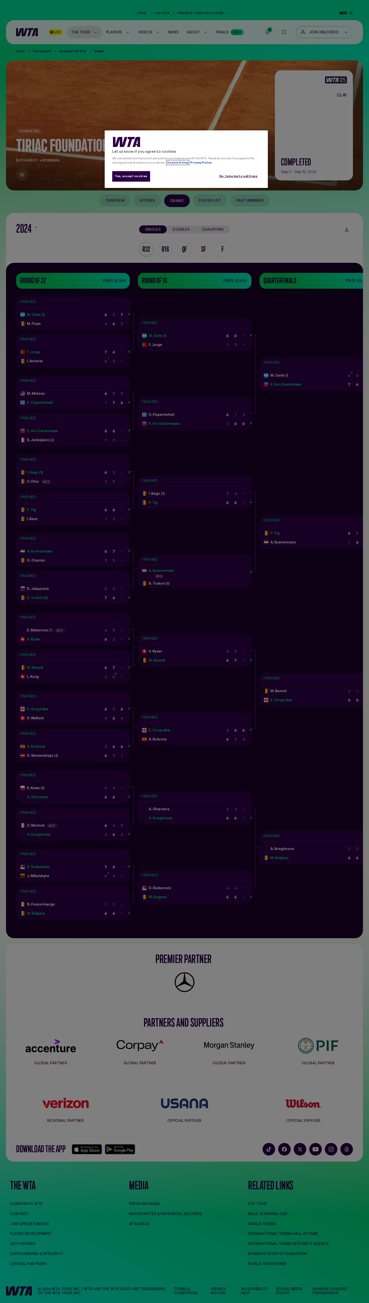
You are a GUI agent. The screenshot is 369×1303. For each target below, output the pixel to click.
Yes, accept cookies (131, 176)
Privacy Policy (201, 162)
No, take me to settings (238, 176)
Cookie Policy (178, 162)
